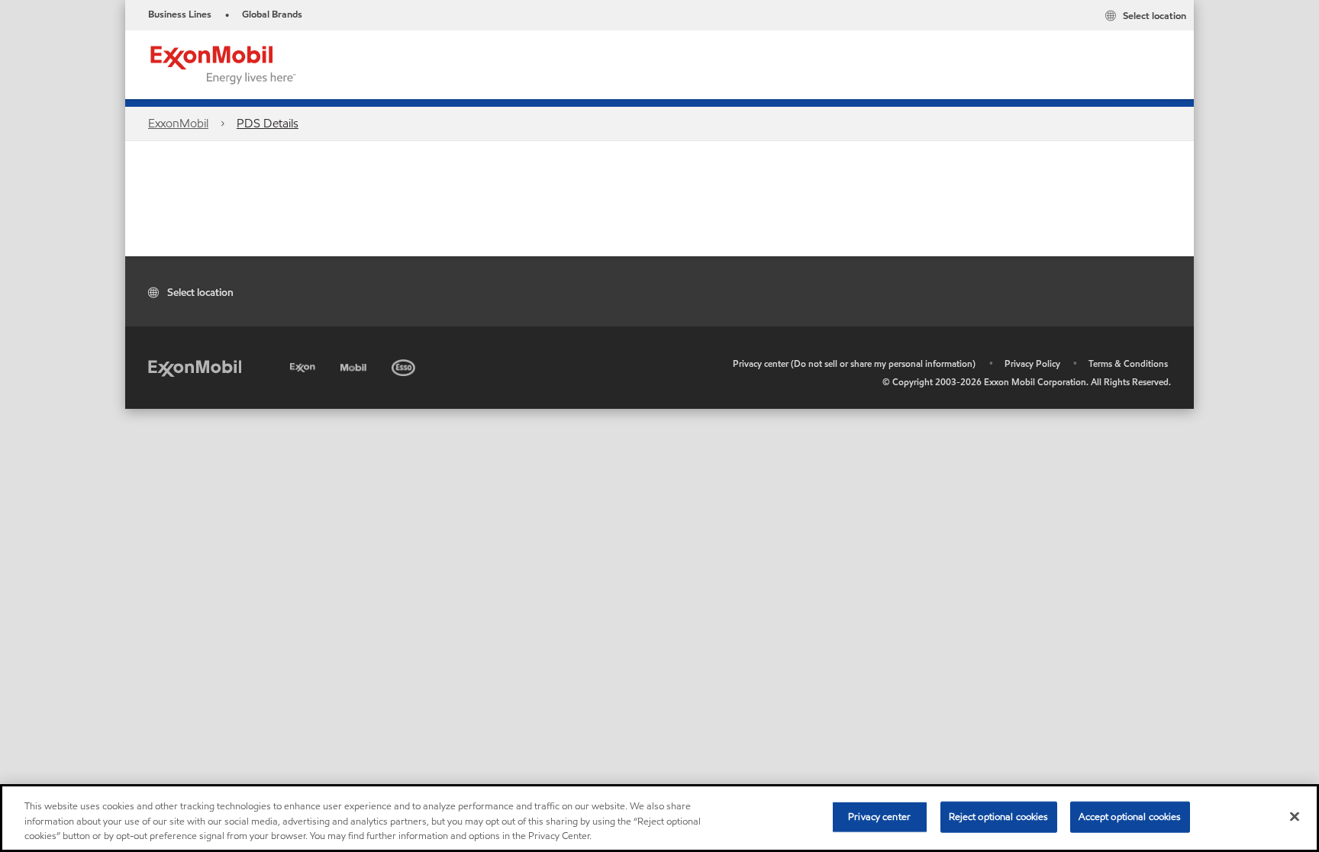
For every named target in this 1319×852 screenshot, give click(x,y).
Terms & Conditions (1128, 363)
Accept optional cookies (1130, 816)
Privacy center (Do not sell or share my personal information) (854, 363)
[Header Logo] (223, 64)
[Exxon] (304, 365)
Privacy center (879, 816)
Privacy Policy (1032, 363)
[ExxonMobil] (194, 367)
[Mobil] (354, 365)
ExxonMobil (178, 123)
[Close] (1294, 816)
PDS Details (267, 123)
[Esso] (405, 365)
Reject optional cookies (999, 816)
